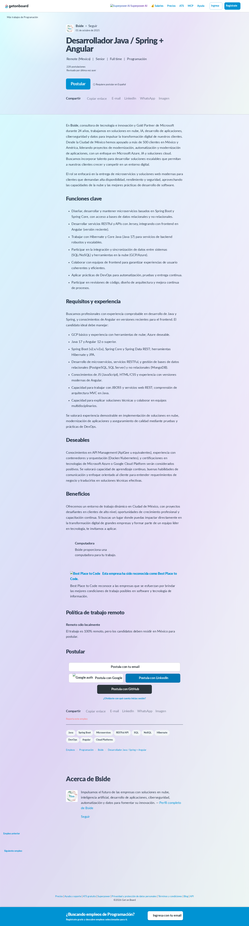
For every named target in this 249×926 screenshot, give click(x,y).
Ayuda (200, 6)
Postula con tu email (125, 667)
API (192, 896)
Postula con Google (107, 678)
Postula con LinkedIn (153, 678)
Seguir (92, 26)
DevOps (72, 740)
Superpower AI (138, 6)
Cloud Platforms (104, 740)
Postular (78, 84)
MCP (190, 6)
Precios (171, 6)
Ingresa (215, 6)
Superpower (104, 896)
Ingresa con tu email (167, 915)
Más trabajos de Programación (22, 17)
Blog (186, 896)
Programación (137, 59)
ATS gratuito (89, 896)
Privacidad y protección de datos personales (134, 896)
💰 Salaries (157, 6)
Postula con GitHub (125, 689)
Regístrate (231, 6)
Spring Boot (85, 733)
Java (70, 733)
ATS (181, 6)
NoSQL (147, 733)
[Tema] (242, 6)
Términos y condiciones (170, 896)
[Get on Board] (16, 6)
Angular (86, 740)
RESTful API (122, 733)
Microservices (103, 733)
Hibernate (162, 733)
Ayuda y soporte (73, 896)
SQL (136, 733)
